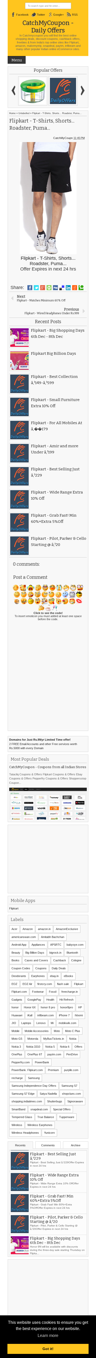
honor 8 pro (48, 1007)
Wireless (17, 1125)
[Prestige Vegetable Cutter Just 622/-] (33, 91)
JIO (14, 1023)
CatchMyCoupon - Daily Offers (48, 26)
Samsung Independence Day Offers (34, 1085)
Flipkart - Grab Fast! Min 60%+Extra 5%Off (51, 1217)
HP (80, 1007)
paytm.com (54, 1054)
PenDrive (72, 1054)
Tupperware (66, 1117)
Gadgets (17, 999)
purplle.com (71, 1070)
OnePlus (17, 1054)
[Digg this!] (55, 287)
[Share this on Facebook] (29, 287)
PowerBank (42, 1062)
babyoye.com (75, 944)
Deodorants (19, 976)
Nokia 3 (16, 1046)
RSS (75, 14)
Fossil (52, 991)
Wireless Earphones (39, 1125)
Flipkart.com (19, 991)
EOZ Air (27, 983)
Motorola (32, 1038)
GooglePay (34, 999)
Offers (78, 1046)
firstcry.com (44, 983)
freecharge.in (69, 991)
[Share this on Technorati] (81, 287)
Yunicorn (49, 1132)
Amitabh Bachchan (52, 936)
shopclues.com (71, 1093)
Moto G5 (17, 1038)
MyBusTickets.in (53, 1038)
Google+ (58, 14)
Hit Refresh (66, 999)
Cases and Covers (36, 960)
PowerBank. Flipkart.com (27, 1070)
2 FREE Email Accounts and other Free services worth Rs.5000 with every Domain (43, 744)
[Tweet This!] (36, 287)
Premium (53, 1070)
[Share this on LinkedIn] (68, 287)
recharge (17, 1078)
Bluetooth (72, 952)
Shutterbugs (54, 1101)
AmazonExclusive (67, 929)
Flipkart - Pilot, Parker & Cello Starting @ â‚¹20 (56, 1238)
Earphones (38, 976)
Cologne (76, 960)
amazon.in (44, 929)
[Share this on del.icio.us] (61, 287)
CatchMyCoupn (63, 137)
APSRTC (55, 944)
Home (12, 113)
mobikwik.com (67, 1023)
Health (50, 999)
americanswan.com (24, 936)
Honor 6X (30, 1007)
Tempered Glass (22, 1117)
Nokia (72, 1038)
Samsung (34, 1078)
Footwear (38, 991)
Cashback (59, 960)
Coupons (41, 968)
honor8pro (66, 1007)
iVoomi (79, 1015)
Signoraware (75, 1101)
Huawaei (17, 1015)
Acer (14, 929)
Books (15, 960)
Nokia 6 (64, 1046)
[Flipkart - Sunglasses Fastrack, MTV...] (63, 91)
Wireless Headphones (25, 1132)
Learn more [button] (48, 1335)
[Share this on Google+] (42, 287)
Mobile (15, 1031)
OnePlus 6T (34, 1054)
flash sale (63, 983)
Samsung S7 (69, 1085)
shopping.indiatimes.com (27, 1101)
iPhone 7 (64, 1015)
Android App (19, 944)
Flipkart (13, 908)
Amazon (28, 929)
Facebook (22, 14)
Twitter (41, 14)
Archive (75, 1145)
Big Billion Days (34, 952)
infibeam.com (45, 1015)
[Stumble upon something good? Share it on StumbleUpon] (49, 287)
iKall (29, 1015)
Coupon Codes (21, 968)
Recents (20, 1145)
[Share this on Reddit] (74, 287)
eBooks (68, 976)
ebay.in (54, 976)
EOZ (14, 983)
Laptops (26, 1023)
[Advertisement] (47, 858)
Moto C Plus (72, 1031)
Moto (57, 1031)
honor (15, 1007)
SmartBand (18, 1109)
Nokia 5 (50, 1046)
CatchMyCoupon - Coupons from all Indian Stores (47, 767)
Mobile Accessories (37, 1031)
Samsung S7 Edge (23, 1093)
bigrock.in (55, 952)
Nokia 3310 (33, 1046)
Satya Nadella (48, 1093)
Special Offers (62, 1109)
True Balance (45, 1117)
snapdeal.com (39, 1109)
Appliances (38, 944)
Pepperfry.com (21, 1062)
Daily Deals (59, 968)
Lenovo (41, 1023)
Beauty (16, 952)
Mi (52, 1023)
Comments (48, 1145)
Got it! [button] (48, 1349)
